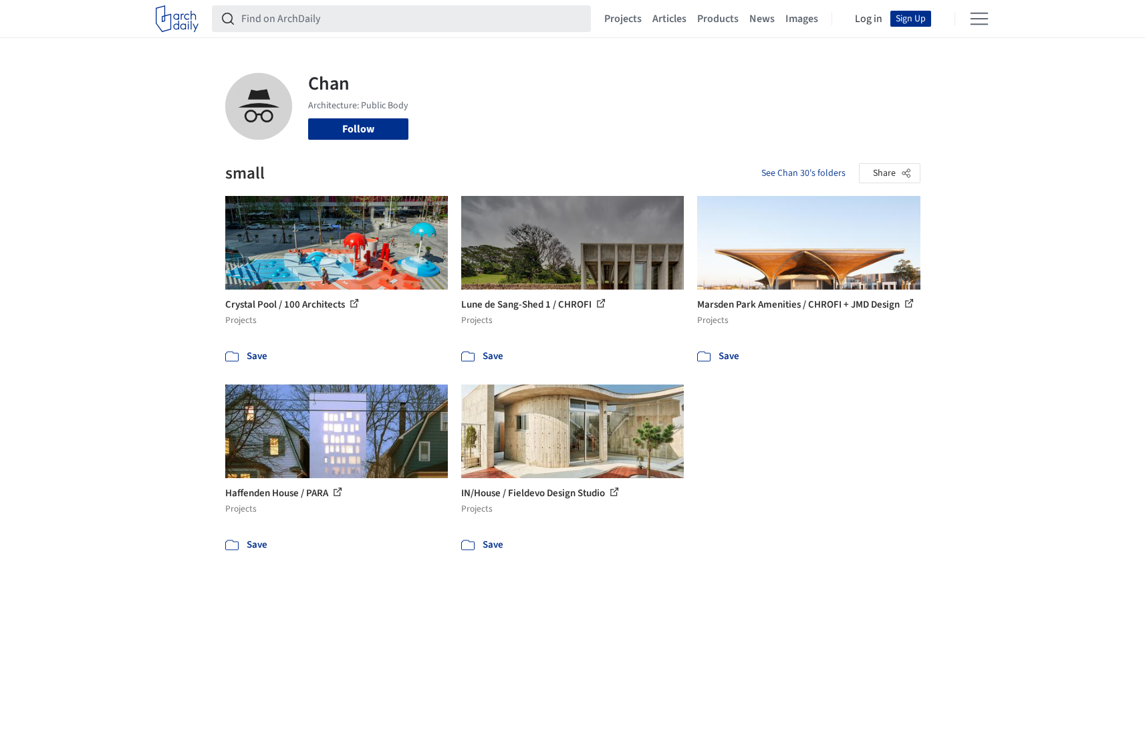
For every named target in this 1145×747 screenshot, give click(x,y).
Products (718, 18)
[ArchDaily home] (177, 18)
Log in (868, 18)
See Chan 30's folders (803, 173)
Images (801, 18)
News (762, 18)
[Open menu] (979, 18)
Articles (669, 18)
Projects (623, 18)
